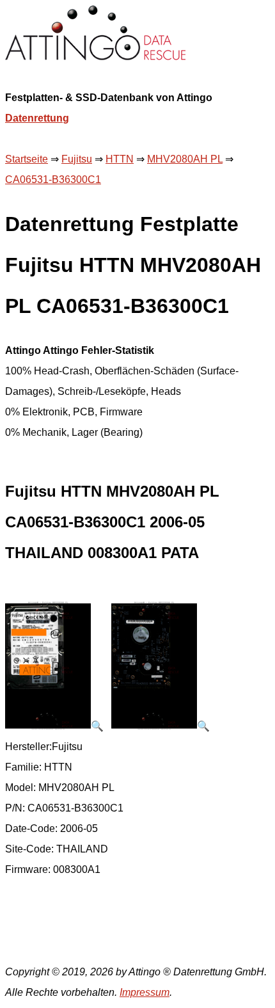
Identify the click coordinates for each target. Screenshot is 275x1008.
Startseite (26, 159)
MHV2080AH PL (185, 159)
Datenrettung (37, 118)
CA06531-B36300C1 (53, 179)
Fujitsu (76, 159)
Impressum (144, 992)
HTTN (120, 159)
